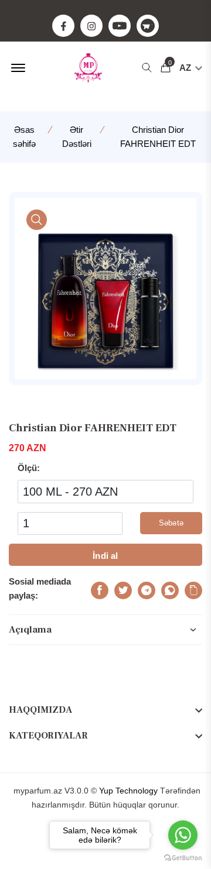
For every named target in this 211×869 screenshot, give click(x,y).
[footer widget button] (105, 709)
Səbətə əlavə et (171, 526)
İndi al (105, 556)
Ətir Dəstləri (76, 137)
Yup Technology (128, 790)
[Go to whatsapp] (183, 835)
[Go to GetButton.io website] (183, 857)
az (186, 68)
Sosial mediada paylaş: (40, 588)
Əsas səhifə (24, 137)
